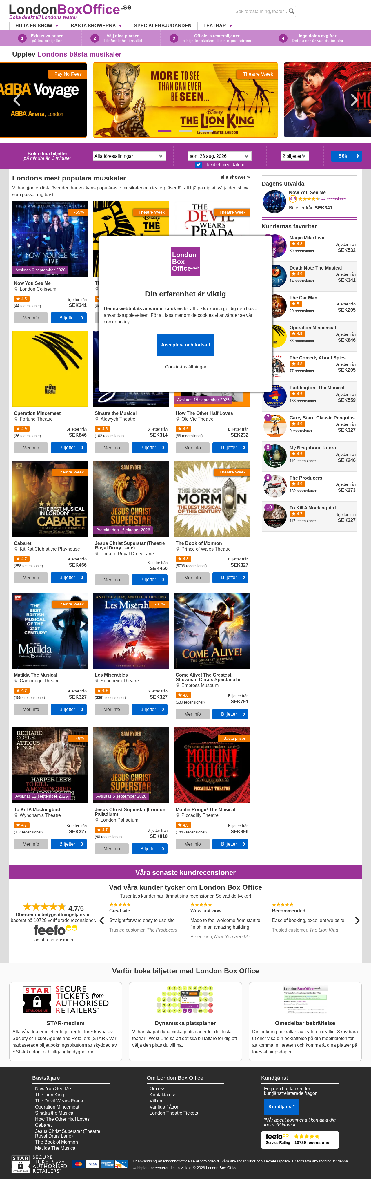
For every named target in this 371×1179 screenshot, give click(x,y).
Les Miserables (109, 595)
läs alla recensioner (53, 939)
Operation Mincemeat (34, 333)
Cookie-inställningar (185, 367)
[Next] (354, 100)
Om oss (157, 1088)
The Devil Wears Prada (59, 1100)
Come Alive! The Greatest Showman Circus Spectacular (211, 597)
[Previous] (17, 100)
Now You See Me (30, 203)
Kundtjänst (281, 1106)
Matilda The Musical (33, 595)
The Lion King (49, 1094)
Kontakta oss (163, 1094)
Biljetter (67, 317)
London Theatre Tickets (174, 1113)
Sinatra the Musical (54, 1113)
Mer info (31, 317)
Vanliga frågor (164, 1106)
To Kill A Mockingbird (33, 729)
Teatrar (215, 25)
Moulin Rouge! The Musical (202, 729)
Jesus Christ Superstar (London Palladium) (125, 732)
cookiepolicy (116, 321)
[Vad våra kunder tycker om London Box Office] (300, 1140)
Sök (343, 155)
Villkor (156, 1100)
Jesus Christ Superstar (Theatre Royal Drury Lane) (126, 465)
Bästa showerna (94, 25)
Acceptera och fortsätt (185, 344)
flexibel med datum (224, 164)
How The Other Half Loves (62, 1119)
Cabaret (20, 463)
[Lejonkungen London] (165, 131)
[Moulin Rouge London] (185, 131)
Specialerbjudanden (163, 25)
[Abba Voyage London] (206, 131)
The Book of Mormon (195, 463)
